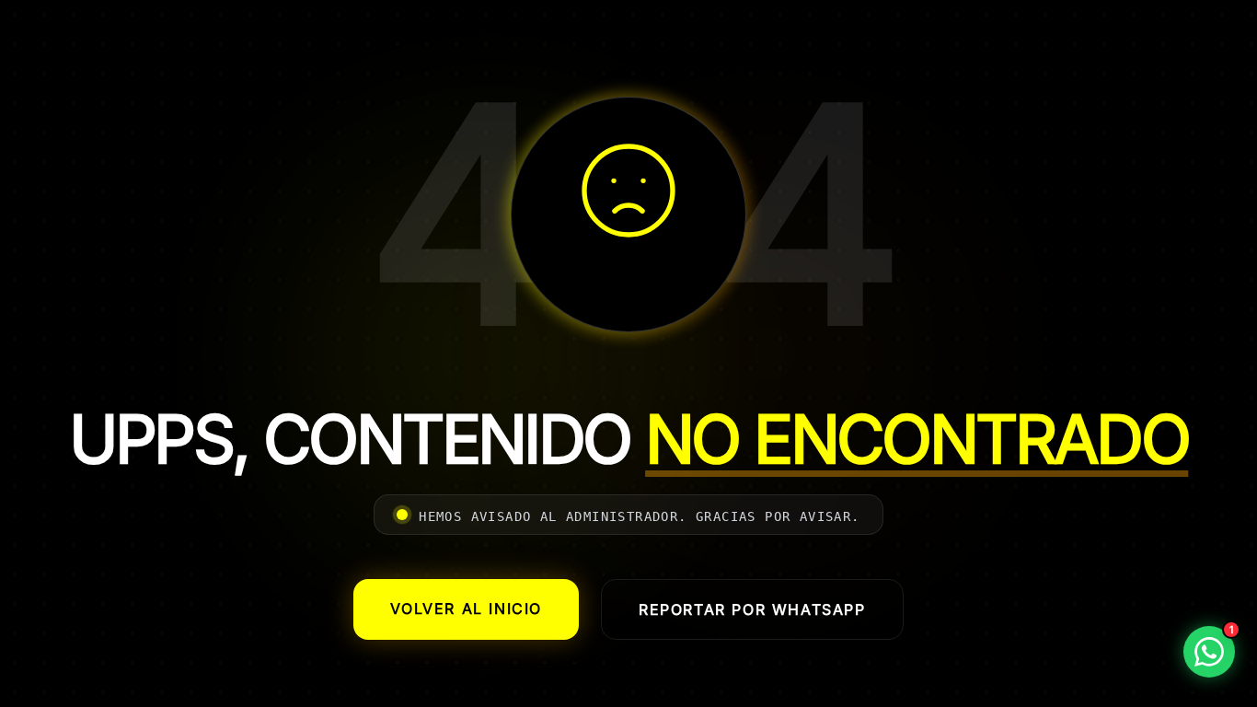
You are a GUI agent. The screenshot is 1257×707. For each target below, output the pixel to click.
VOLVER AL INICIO (466, 608)
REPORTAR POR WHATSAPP (752, 609)
